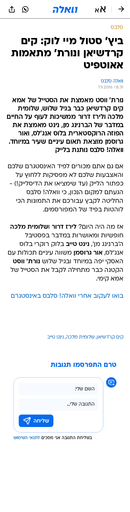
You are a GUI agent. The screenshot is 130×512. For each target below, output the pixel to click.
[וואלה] (65, 9)
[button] (100, 9)
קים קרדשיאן (110, 337)
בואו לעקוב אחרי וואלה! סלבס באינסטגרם (67, 296)
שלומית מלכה (80, 337)
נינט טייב (55, 337)
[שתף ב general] (12, 9)
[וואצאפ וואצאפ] (25, 9)
